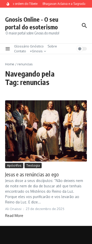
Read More (14, 215)
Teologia (33, 165)
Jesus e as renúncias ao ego (32, 174)
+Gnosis (36, 51)
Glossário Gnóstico (29, 46)
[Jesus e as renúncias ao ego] (46, 131)
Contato (20, 51)
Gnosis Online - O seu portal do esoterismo (31, 23)
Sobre (52, 46)
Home (9, 64)
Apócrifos (14, 165)
